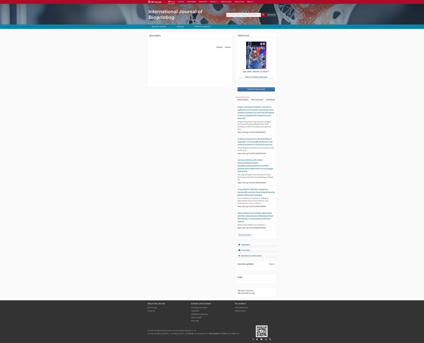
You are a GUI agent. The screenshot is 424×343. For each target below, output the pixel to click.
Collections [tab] (270, 100)
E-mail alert (245, 250)
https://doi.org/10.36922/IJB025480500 (252, 206)
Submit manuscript (256, 89)
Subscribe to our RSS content (251, 256)
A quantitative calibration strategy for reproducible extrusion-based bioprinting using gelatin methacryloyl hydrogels (256, 192)
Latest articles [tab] (242, 100)
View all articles (244, 235)
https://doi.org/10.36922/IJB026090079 (252, 132)
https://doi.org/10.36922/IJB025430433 (252, 228)
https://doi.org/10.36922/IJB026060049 (252, 183)
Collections (195, 311)
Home (172, 2)
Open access (239, 2)
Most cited (195, 321)
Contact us (151, 311)
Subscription (191, 2)
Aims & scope (152, 308)
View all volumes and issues (256, 77)
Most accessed (196, 318)
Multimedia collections (199, 314)
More (271, 264)
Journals (181, 2)
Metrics (213, 2)
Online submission (241, 308)
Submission (203, 2)
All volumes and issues (199, 308)
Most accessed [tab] (257, 100)
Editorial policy (226, 2)
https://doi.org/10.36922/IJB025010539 (252, 153)
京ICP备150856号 (177, 334)
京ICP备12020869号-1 (162, 334)
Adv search (271, 15)
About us (250, 2)
